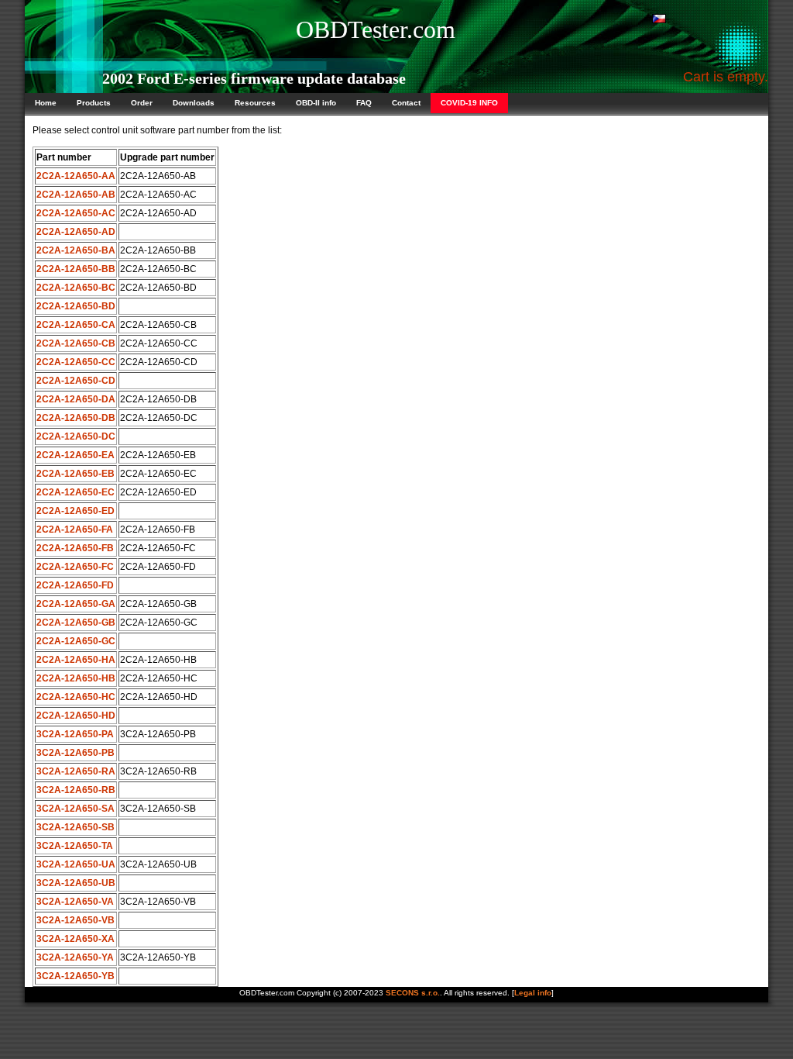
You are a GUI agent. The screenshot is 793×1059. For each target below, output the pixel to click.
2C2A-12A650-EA (75, 455)
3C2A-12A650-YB (75, 976)
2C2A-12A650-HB (75, 678)
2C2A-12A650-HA (75, 659)
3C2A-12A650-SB (75, 827)
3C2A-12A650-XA (75, 938)
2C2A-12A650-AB (75, 194)
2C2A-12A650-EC (75, 492)
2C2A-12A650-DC (75, 436)
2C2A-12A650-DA (75, 399)
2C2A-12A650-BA (75, 250)
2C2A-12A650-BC (75, 287)
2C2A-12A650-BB (75, 269)
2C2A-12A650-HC (75, 697)
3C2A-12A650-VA (75, 901)
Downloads (194, 102)
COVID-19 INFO (469, 102)
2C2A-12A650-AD (75, 231)
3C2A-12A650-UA (75, 864)
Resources (255, 102)
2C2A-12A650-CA (75, 324)
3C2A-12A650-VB (75, 920)
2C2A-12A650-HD (75, 715)
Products (94, 102)
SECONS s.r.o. (413, 992)
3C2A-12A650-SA (75, 808)
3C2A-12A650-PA (75, 734)
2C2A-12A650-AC (75, 213)
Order (142, 102)
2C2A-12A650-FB (75, 548)
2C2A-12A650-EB (75, 473)
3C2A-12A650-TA (74, 845)
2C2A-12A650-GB (75, 622)
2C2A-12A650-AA (75, 176)
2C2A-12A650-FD (75, 585)
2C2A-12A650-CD (75, 380)
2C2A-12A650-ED (75, 510)
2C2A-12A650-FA (74, 529)
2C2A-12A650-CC (75, 362)
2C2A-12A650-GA (75, 603)
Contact (406, 102)
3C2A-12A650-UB (75, 883)
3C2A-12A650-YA (75, 957)
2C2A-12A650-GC (75, 641)
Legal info (532, 992)
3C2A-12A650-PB (75, 752)
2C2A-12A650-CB (75, 343)
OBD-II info (316, 102)
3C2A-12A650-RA (75, 771)
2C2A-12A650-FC (75, 566)
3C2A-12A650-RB (75, 790)
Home (46, 102)
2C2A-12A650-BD (75, 306)
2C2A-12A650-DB (75, 417)
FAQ (364, 102)
